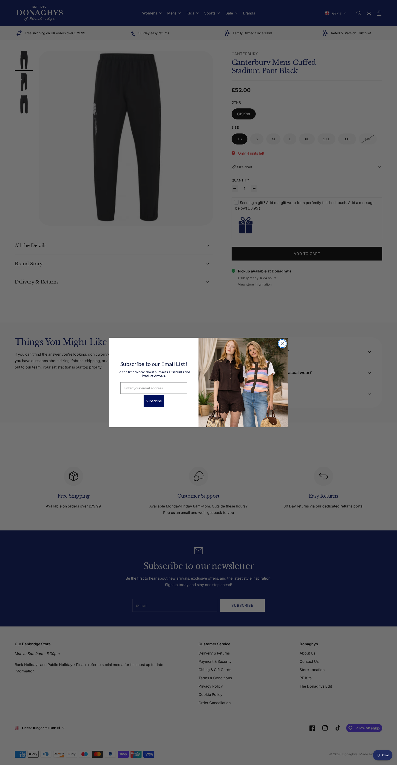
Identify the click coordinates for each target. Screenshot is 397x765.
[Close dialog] (282, 344)
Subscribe (154, 401)
